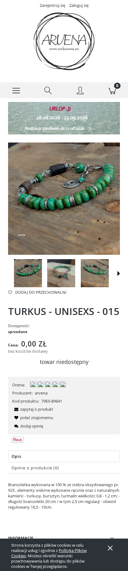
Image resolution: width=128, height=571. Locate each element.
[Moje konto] (80, 91)
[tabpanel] (64, 496)
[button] (16, 90)
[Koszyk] (112, 90)
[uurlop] (64, 118)
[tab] (64, 456)
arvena (41, 393)
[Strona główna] (64, 41)
